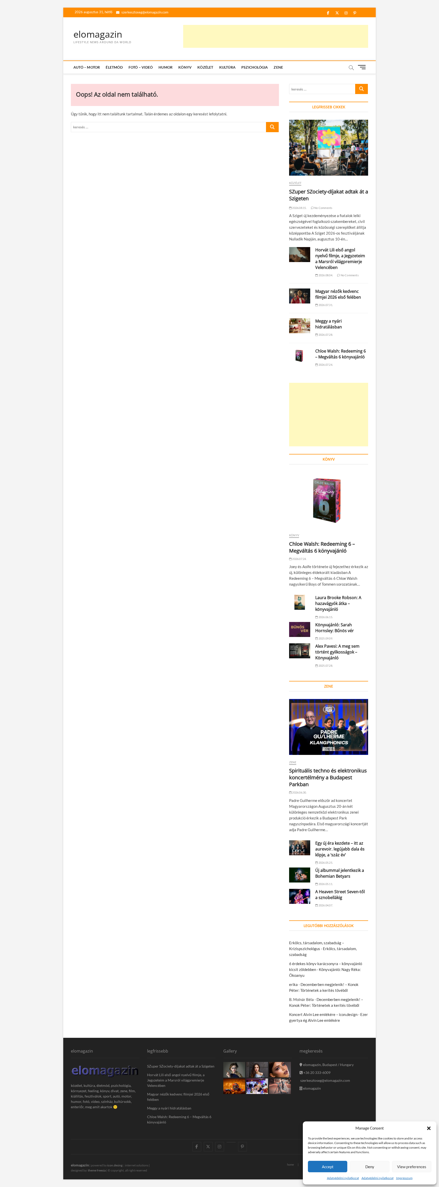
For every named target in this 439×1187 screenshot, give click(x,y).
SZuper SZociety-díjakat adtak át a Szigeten (180, 1066)
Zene (278, 67)
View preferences (411, 1166)
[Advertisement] (275, 36)
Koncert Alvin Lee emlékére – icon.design (323, 1014)
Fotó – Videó (141, 67)
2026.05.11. (325, 884)
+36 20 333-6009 (317, 1072)
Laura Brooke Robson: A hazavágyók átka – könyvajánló (338, 603)
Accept (328, 1166)
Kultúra (227, 67)
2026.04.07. (325, 905)
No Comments (323, 207)
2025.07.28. (325, 665)
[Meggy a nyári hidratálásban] (299, 325)
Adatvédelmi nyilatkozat (343, 1178)
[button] (428, 1128)
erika (293, 984)
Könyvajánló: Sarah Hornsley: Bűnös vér (334, 627)
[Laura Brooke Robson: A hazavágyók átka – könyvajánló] (299, 602)
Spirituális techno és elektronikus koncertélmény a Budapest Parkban (328, 777)
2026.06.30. (299, 792)
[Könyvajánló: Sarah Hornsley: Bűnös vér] (299, 629)
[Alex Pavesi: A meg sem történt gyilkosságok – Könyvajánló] (299, 650)
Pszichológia (254, 67)
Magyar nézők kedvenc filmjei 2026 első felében (338, 294)
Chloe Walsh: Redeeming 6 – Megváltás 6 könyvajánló (340, 354)
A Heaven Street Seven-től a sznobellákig (340, 894)
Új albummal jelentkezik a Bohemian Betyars (339, 873)
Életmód (114, 67)
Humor (166, 67)
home (290, 1164)
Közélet (205, 67)
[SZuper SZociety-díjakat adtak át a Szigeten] (328, 148)
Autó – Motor (86, 67)
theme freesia (97, 1170)
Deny (369, 1166)
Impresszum (404, 1178)
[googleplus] (231, 1142)
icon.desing (114, 1165)
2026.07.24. (325, 364)
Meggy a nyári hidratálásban (328, 324)
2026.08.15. (299, 207)
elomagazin (97, 34)
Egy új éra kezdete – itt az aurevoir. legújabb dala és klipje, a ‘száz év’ (340, 849)
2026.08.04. (325, 275)
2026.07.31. (325, 305)
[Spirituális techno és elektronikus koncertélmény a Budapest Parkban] (328, 727)
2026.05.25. (325, 862)
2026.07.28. (325, 334)
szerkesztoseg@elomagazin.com (144, 12)
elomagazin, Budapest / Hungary (328, 1064)
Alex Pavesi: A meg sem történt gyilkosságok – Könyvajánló (337, 652)
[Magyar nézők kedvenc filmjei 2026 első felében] (299, 295)
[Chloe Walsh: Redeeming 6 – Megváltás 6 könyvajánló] (299, 355)
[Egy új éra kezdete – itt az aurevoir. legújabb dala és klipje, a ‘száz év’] (299, 847)
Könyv (185, 67)
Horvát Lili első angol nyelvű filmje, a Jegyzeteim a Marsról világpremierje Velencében (340, 258)
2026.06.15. (325, 617)
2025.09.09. (325, 638)
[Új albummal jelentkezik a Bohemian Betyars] (299, 875)
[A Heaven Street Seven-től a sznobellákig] (299, 896)
